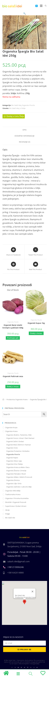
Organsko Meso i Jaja (14, 461)
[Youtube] (18, 667)
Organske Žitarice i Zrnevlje (16, 470)
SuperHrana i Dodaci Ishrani (15, 506)
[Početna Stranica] (3, 399)
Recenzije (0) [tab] (24, 142)
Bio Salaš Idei (16, 105)
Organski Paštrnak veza (13, 376)
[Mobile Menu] (40, 6)
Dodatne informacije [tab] (24, 136)
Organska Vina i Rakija (14, 464)
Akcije (7, 510)
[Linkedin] (27, 667)
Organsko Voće (12, 448)
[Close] (33, 591)
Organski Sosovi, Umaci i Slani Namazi (20, 438)
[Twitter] (24, 667)
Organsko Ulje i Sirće (13, 483)
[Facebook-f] (11, 667)
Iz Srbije (22, 108)
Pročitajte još (12, 338)
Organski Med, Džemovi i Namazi (18, 445)
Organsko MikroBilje (12, 491)
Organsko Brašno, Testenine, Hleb (19, 435)
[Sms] (37, 667)
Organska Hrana (11, 431)
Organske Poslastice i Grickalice (17, 451)
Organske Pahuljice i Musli (16, 474)
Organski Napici (12, 457)
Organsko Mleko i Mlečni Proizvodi (19, 477)
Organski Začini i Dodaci (15, 441)
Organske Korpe (11, 427)
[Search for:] (45, 6)
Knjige (7, 514)
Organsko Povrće (28, 105)
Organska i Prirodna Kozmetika (17, 498)
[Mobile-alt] (33, 667)
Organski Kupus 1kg (36, 323)
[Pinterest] (21, 667)
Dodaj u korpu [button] (36, 333)
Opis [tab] (24, 130)
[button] (24, 13)
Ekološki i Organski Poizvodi (15, 502)
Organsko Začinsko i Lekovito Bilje (19, 487)
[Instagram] (15, 667)
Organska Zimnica (13, 480)
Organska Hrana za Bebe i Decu (18, 467)
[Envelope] (30, 667)
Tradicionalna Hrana (12, 494)
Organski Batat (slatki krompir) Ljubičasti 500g (13, 326)
